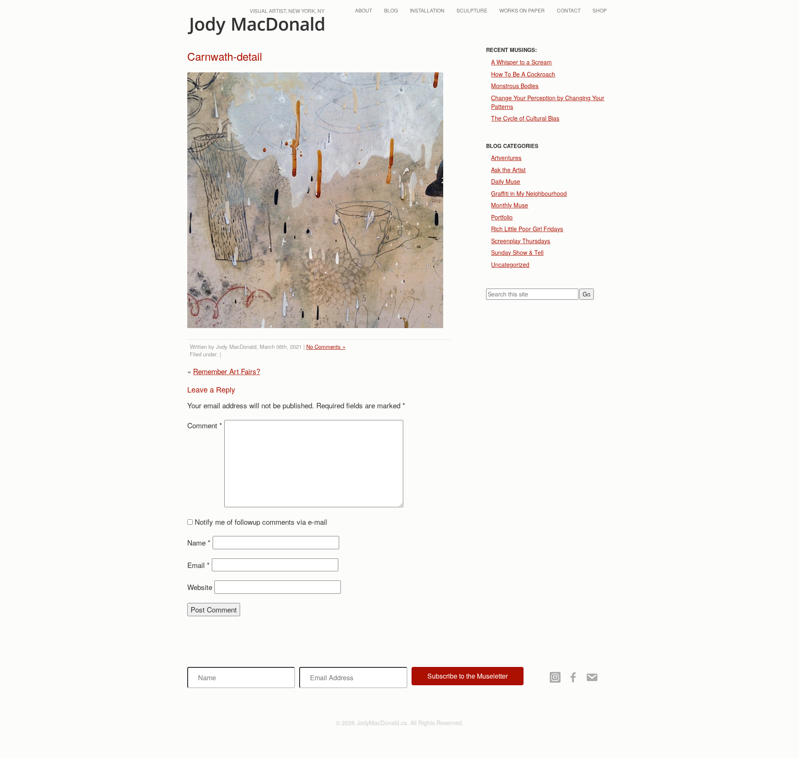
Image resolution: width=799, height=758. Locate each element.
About (363, 10)
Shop (600, 10)
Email (198, 565)
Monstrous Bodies (514, 85)
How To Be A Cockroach (523, 74)
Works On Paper (522, 10)
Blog (391, 10)
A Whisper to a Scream (521, 62)
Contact (569, 10)
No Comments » (325, 347)
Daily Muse (505, 181)
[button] (468, 676)
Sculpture (472, 10)
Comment (204, 425)
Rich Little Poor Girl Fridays (527, 229)
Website (199, 587)
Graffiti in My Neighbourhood (529, 193)
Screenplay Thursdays (520, 241)
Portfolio (502, 217)
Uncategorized (510, 264)
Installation (427, 10)
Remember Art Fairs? (226, 371)
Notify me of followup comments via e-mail (261, 521)
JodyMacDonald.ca (256, 26)
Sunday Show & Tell (517, 252)
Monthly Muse (509, 205)
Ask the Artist (508, 169)
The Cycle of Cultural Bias (525, 118)
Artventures (506, 157)
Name (199, 542)
